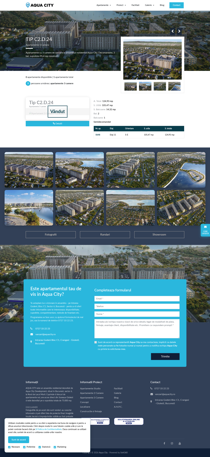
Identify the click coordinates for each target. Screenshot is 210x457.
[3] (79, 170)
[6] (29, 207)
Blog (162, 5)
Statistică (46, 447)
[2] (29, 170)
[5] (181, 170)
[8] (130, 207)
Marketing (61, 447)
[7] (79, 207)
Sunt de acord (19, 440)
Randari (105, 234)
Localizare (85, 407)
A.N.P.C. (118, 407)
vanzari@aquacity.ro (45, 334)
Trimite (165, 356)
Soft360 (124, 453)
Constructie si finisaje (91, 411)
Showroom (159, 234)
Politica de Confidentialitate (49, 429)
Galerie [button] (148, 5)
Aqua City (103, 453)
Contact (176, 5)
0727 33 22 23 (42, 329)
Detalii (58, 123)
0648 (98, 135)
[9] (181, 207)
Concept (84, 402)
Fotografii (51, 234)
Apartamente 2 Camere (91, 393)
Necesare (16, 447)
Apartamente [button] (102, 5)
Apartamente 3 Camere (91, 398)
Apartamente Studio (90, 388)
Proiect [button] (120, 5)
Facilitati (135, 5)
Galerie (117, 393)
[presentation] (172, 31)
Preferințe (31, 447)
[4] (130, 170)
